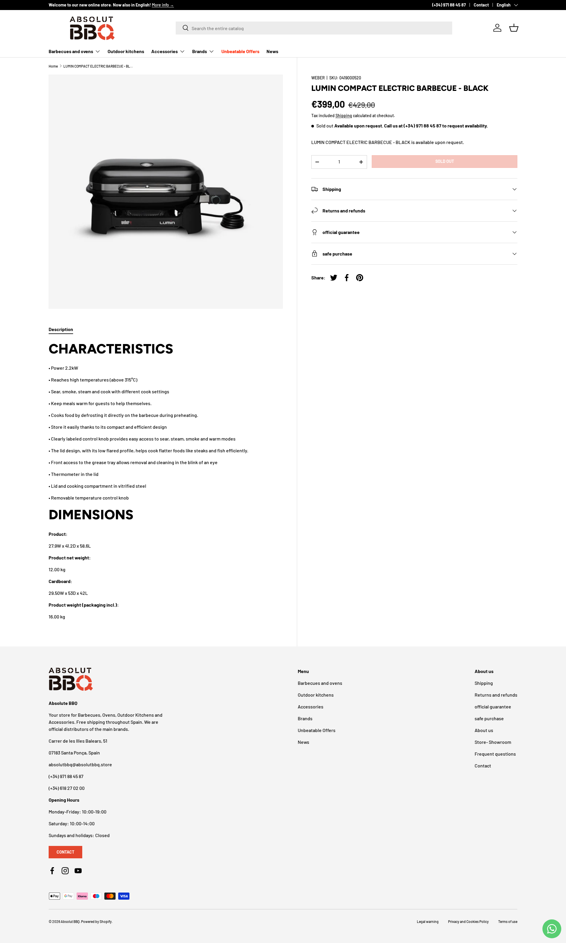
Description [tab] (61, 329)
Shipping (343, 115)
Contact (481, 4)
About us (484, 730)
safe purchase (489, 718)
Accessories (164, 51)
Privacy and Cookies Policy (468, 921)
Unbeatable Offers (240, 51)
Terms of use (507, 921)
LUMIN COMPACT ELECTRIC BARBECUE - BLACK (98, 66)
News (272, 51)
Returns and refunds (496, 695)
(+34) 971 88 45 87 (449, 4)
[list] (165, 192)
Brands (199, 51)
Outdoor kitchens (126, 51)
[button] (513, 27)
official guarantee (493, 706)
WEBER (318, 77)
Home (53, 66)
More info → (163, 4)
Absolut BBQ (70, 921)
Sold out (444, 161)
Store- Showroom (493, 742)
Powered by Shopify (96, 921)
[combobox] (314, 27)
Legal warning (428, 921)
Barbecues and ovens (71, 51)
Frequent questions (495, 754)
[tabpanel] (166, 480)
